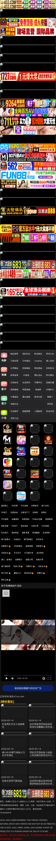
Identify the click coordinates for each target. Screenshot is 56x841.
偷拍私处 (15, 532)
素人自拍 (50, 360)
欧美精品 (38, 353)
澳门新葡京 (5, 539)
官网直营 (35, 505)
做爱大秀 (29, 559)
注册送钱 (14, 512)
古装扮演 (14, 382)
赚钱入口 (17, 573)
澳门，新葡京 (6, 559)
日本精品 (26, 360)
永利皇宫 (39, 539)
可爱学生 (38, 382)
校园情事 (26, 411)
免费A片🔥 (30, 566)
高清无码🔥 (29, 573)
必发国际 (46, 532)
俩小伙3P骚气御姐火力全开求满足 (13, 754)
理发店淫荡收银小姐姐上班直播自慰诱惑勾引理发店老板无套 (41, 755)
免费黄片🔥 (41, 546)
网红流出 (38, 375)
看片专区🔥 (6, 573)
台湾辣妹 (14, 368)
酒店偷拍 (24, 526)
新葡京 (44, 512)
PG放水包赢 (37, 519)
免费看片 (19, 559)
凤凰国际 (25, 519)
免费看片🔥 (6, 546)
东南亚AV (50, 368)
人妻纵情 (38, 411)
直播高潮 (49, 519)
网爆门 (50, 396)
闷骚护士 (50, 389)
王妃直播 (45, 526)
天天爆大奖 (28, 552)
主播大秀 (35, 526)
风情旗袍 (14, 389)
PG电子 (4, 512)
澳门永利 (45, 505)
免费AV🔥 (41, 573)
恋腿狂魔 (50, 382)
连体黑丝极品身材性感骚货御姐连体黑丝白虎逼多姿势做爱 (41, 783)
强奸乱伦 (26, 353)
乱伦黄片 (5, 532)
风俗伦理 (50, 411)
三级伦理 (14, 360)
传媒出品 (14, 403)
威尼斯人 (5, 505)
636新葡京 (18, 546)
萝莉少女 (50, 353)
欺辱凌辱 (14, 375)
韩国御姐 (26, 368)
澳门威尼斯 (5, 566)
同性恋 (50, 403)
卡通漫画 (14, 396)
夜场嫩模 (36, 532)
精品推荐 (14, 353)
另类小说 (14, 418)
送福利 (35, 512)
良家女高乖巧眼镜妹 (12, 780)
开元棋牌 (24, 505)
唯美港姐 (38, 368)
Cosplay (38, 360)
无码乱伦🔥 (6, 552)
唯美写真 (38, 396)
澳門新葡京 (28, 539)
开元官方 (17, 552)
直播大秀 (39, 559)
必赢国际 (15, 519)
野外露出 (50, 375)
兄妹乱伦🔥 (43, 566)
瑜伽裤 (38, 389)
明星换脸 (26, 389)
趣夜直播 (25, 532)
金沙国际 (40, 552)
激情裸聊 (29, 546)
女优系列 (26, 382)
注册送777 (25, 512)
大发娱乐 (17, 539)
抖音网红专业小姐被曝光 (13, 725)
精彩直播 (5, 526)
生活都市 (14, 411)
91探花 (26, 375)
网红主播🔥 (6, 579)
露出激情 (26, 396)
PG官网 (15, 505)
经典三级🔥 (18, 566)
